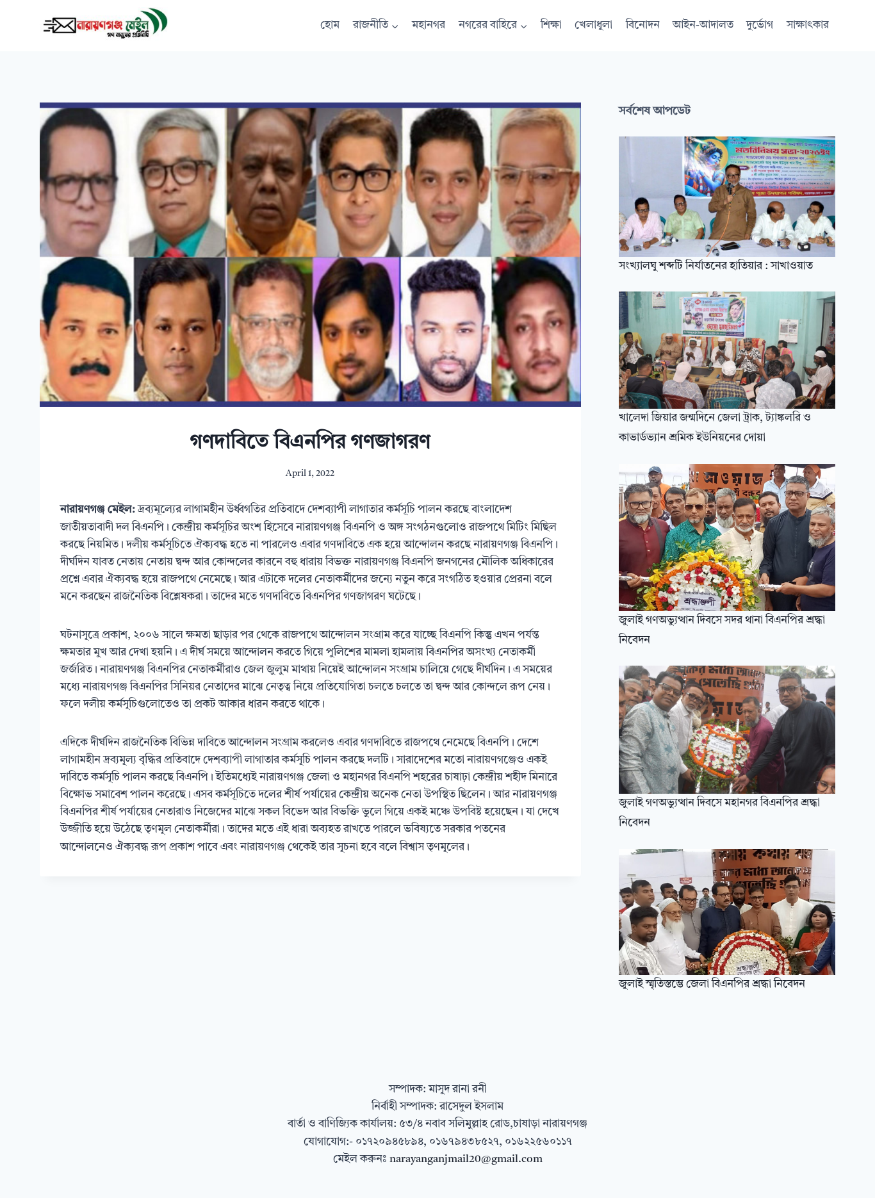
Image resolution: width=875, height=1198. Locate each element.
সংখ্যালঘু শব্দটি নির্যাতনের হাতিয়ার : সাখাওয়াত (716, 266)
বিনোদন (643, 25)
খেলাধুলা (593, 25)
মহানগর (428, 25)
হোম (329, 25)
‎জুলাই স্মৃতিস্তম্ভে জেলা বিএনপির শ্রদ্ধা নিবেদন (712, 984)
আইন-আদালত (703, 25)
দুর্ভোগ (759, 25)
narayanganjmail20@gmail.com (466, 1159)
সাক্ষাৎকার (808, 25)
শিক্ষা (551, 25)
